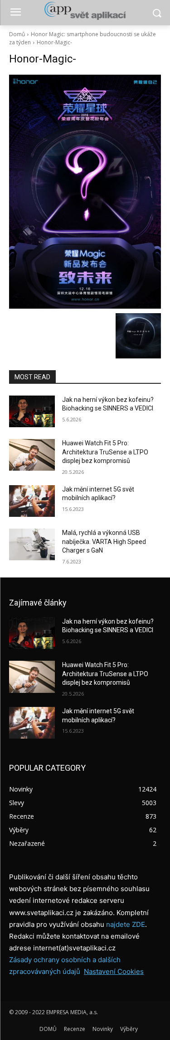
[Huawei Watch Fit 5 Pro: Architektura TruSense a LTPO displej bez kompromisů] (32, 455)
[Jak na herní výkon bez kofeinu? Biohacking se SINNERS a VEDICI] (32, 411)
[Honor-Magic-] (85, 192)
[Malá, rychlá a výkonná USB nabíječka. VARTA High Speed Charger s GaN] (32, 544)
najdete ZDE (125, 924)
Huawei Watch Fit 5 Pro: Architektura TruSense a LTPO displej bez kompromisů (105, 451)
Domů (17, 34)
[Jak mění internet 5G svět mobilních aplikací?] (32, 501)
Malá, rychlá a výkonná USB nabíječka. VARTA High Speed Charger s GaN (104, 541)
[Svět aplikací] (85, 11)
